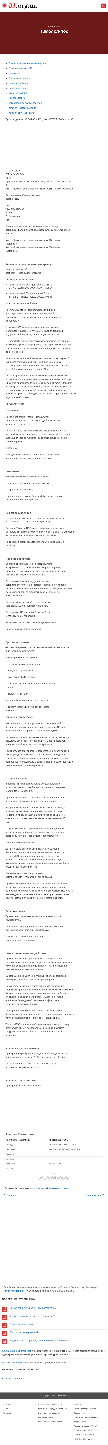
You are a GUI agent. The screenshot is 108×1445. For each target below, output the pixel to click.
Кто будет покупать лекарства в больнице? (31, 1316)
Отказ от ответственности (50, 1422)
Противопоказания (18, 88)
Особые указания (17, 93)
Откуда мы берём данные (86, 1417)
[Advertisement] (54, 144)
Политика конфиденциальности (53, 1409)
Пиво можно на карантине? (23, 1332)
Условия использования (49, 1413)
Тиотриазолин (93, 1195)
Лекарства (54, 27)
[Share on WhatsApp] (41, 1178)
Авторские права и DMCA (85, 1426)
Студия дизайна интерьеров (17, 1351)
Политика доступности (84, 1434)
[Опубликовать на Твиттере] (51, 1178)
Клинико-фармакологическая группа (27, 63)
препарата (56, 1188)
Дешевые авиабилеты (13, 1378)
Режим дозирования (19, 78)
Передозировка (16, 98)
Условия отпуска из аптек (21, 113)
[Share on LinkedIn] (66, 1178)
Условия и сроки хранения (22, 108)
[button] (41, 5)
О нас (5, 1409)
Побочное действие (18, 83)
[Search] (103, 6)
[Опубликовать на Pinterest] (61, 1178)
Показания (14, 73)
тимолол (65, 1188)
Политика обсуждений (84, 1439)
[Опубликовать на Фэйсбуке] (46, 1178)
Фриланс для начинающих (16, 1362)
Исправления (80, 1422)
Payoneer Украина (13, 1291)
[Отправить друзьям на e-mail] (56, 1178)
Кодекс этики (80, 1413)
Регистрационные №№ (20, 68)
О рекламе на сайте (83, 1430)
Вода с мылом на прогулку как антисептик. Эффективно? (39, 1340)
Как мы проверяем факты (85, 1409)
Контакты (7, 1413)
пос (50, 1188)
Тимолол (11, 1195)
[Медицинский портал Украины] (20, 6)
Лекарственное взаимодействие (25, 103)
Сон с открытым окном (21, 1324)
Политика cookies (46, 1417)
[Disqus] (54, 1239)
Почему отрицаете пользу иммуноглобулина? (33, 1308)
